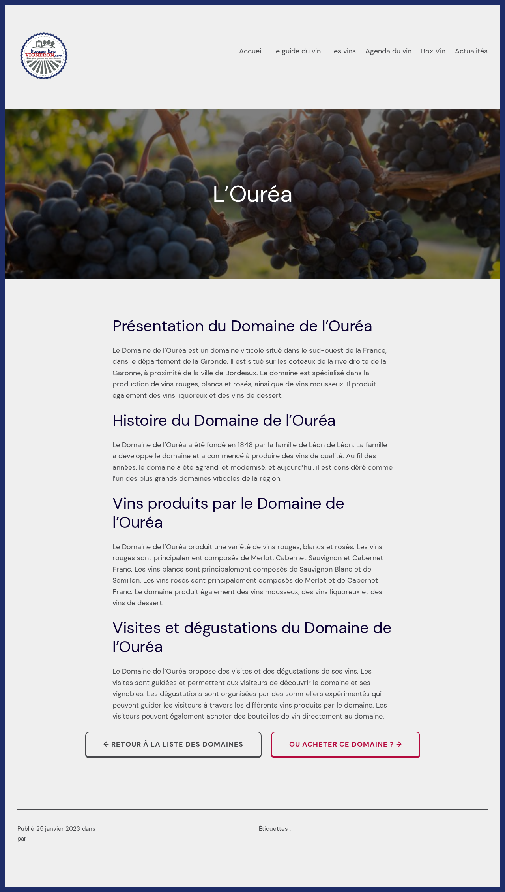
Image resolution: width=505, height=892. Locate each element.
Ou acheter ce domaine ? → (345, 744)
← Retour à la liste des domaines (173, 744)
